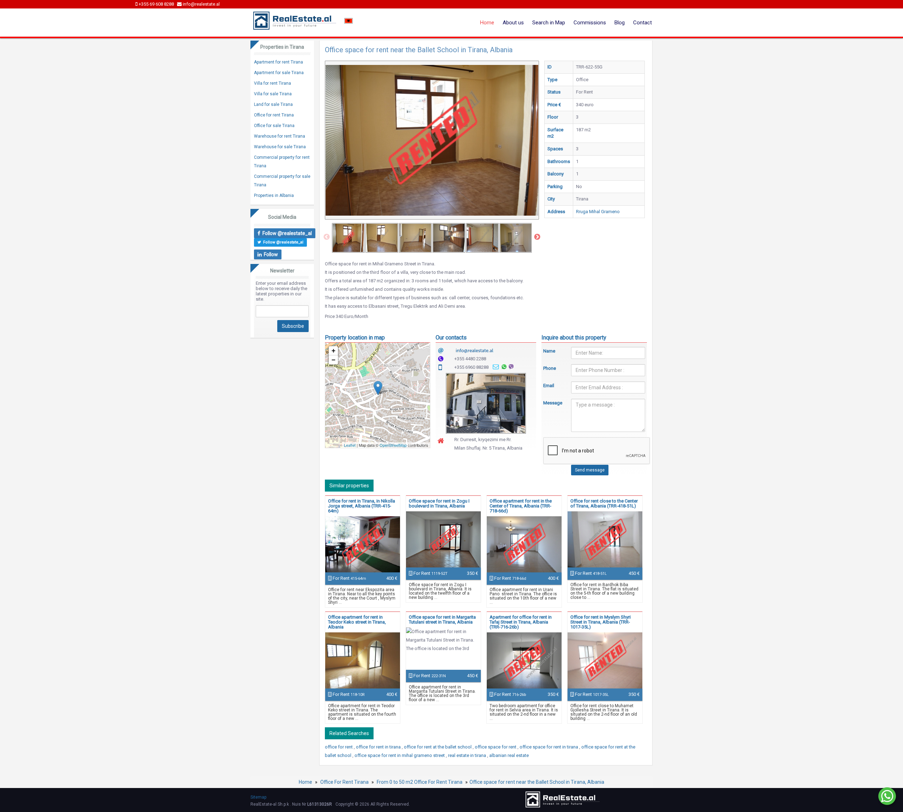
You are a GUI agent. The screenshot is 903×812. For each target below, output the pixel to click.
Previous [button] (326, 237)
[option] (348, 238)
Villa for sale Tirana (273, 93)
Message (552, 402)
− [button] (333, 359)
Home (487, 22)
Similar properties (349, 485)
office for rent (339, 747)
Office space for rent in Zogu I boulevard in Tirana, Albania (439, 503)
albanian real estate (509, 755)
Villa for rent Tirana (272, 83)
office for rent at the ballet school (438, 747)
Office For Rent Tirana (344, 782)
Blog (619, 22)
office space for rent (496, 747)
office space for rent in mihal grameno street (400, 755)
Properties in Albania (274, 195)
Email (548, 385)
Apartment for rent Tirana (278, 62)
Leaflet (350, 445)
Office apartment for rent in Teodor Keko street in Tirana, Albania (357, 622)
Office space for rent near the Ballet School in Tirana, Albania (536, 782)
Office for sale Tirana (274, 125)
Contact (642, 22)
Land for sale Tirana (273, 104)
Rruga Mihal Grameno (598, 211)
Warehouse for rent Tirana (279, 136)
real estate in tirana (467, 755)
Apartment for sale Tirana (279, 72)
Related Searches (349, 733)
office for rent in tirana (379, 747)
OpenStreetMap (393, 445)
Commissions (590, 22)
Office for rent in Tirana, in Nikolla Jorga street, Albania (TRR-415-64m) (361, 505)
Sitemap (258, 797)
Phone (549, 368)
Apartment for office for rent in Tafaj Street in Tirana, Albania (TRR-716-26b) (521, 622)
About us (513, 22)
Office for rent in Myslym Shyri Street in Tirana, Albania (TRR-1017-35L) (600, 622)
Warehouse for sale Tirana (280, 146)
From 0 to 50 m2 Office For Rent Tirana (419, 782)
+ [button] (333, 350)
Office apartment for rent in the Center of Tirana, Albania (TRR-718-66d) (521, 505)
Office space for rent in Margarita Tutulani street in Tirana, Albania (442, 619)
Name (549, 351)
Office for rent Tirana (274, 115)
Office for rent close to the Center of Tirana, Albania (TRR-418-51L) (604, 503)
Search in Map (548, 22)
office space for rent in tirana (549, 747)
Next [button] (537, 237)
